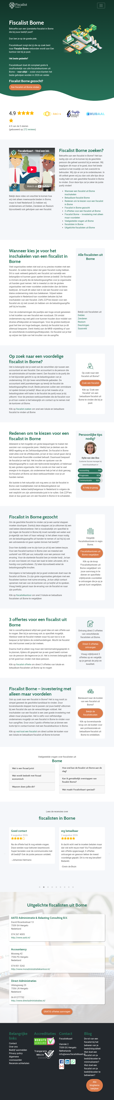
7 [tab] (65, 885)
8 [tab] (69, 885)
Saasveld (82, 328)
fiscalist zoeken (23, 409)
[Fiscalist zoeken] (90, 367)
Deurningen (83, 325)
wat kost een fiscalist (26, 731)
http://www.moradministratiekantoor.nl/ (30, 969)
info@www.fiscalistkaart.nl (72, 1054)
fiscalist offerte (23, 664)
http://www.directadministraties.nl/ (28, 1000)
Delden (81, 315)
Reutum (82, 322)
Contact (13, 1043)
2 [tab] (44, 885)
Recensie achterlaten (19, 1063)
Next (109, 853)
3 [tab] (48, 885)
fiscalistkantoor (23, 595)
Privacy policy (16, 1053)
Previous (4, 853)
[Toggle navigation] (101, 5)
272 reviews (29, 129)
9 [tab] (73, 885)
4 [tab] (52, 885)
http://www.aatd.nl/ (20, 937)
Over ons (13, 1046)
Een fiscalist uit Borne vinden (25, 87)
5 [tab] (57, 885)
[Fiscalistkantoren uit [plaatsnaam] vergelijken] (90, 532)
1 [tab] (40, 885)
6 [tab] (61, 885)
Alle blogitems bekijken (94, 1085)
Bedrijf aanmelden (18, 1050)
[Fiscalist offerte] (90, 625)
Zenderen (82, 318)
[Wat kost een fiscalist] (90, 692)
